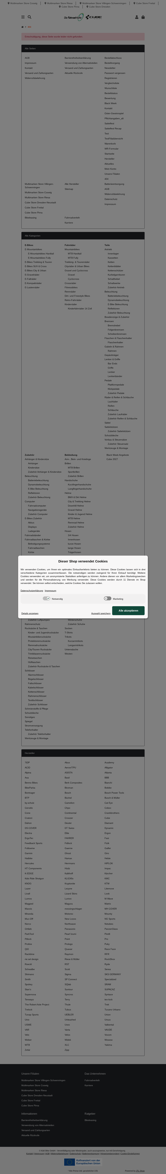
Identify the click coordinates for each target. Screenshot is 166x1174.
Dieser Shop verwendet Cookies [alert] (83, 561)
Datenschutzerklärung (32, 590)
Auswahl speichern (101, 613)
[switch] (46, 598)
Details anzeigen (29, 613)
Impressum (50, 590)
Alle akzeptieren (128, 610)
